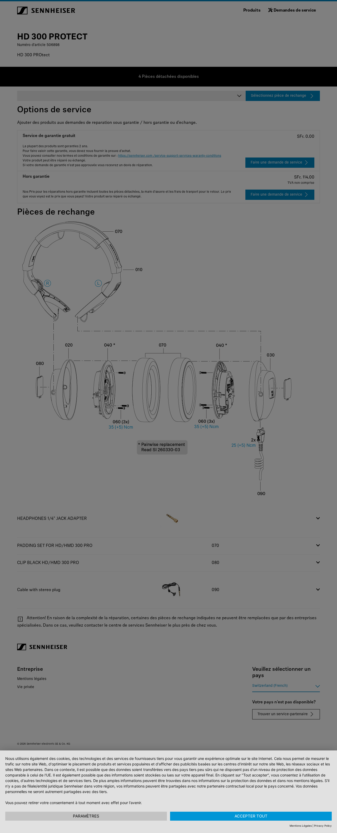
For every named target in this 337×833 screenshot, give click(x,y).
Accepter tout (251, 816)
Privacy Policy (323, 825)
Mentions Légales (301, 825)
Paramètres (86, 816)
